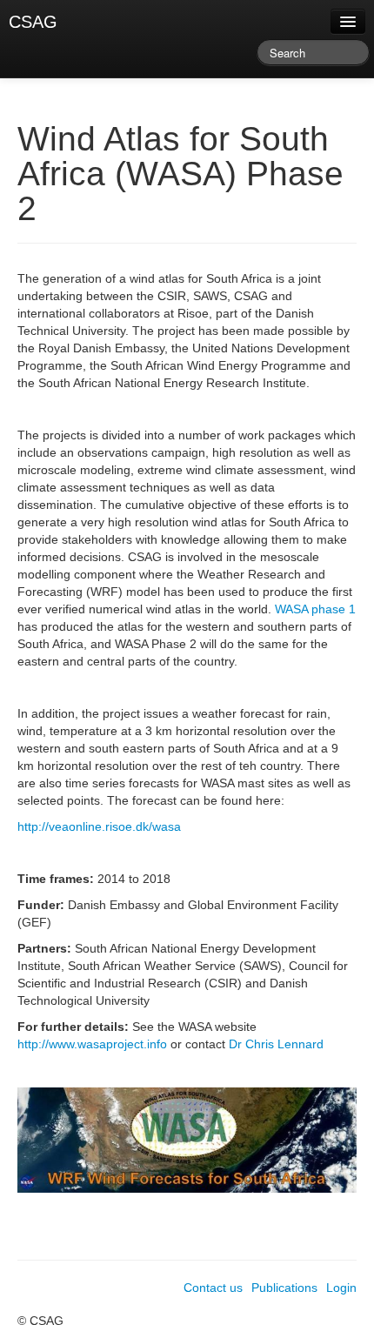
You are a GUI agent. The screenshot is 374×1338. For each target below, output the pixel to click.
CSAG (33, 21)
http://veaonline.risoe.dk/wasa (99, 826)
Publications (284, 1288)
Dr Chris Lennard (276, 1044)
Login (341, 1288)
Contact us (213, 1288)
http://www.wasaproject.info (92, 1044)
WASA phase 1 (315, 609)
